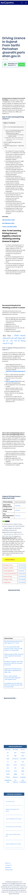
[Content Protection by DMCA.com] (6, 521)
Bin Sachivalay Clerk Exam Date (13, 826)
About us (7, 863)
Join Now (21, 64)
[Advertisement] (14, 22)
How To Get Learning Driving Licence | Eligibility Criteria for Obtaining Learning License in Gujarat (15, 132)
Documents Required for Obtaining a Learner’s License (15, 135)
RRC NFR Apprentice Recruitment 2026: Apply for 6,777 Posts (13, 642)
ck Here (18, 506)
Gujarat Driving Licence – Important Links (14, 146)
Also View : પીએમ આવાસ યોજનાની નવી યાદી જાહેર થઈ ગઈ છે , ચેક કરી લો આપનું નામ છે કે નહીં (14, 139)
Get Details (22, 565)
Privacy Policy (9, 870)
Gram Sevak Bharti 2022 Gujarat (14, 818)
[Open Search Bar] (22, 3)
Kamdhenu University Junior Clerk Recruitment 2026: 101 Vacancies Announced (13, 663)
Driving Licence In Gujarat (11, 524)
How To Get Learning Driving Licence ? (14, 127)
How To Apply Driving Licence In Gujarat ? (13, 143)
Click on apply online (12, 381)
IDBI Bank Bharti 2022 (8, 220)
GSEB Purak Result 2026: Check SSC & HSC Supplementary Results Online (14, 655)
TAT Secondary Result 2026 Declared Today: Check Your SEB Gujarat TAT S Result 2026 (13, 648)
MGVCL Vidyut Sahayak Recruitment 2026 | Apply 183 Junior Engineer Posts (12, 677)
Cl (15, 506)
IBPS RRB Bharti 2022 (8, 223)
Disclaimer (8, 867)
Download (21, 571)
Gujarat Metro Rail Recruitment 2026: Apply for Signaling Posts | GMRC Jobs (13, 670)
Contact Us (8, 865)
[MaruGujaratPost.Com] (7, 3)
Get (20, 576)
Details (23, 576)
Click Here (17, 515)
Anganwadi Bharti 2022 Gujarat (13, 843)
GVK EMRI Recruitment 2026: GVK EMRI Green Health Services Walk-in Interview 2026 (13, 685)
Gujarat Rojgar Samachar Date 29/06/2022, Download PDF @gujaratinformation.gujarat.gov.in (12, 530)
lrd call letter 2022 (10, 801)
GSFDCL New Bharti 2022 (9, 226)
